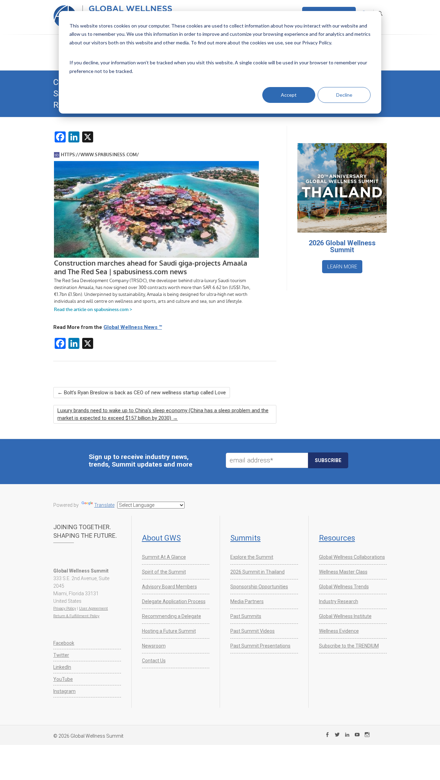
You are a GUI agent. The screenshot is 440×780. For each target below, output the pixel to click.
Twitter (61, 655)
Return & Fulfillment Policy (76, 616)
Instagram (64, 691)
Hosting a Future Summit (169, 631)
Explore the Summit (251, 557)
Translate (104, 505)
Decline (344, 95)
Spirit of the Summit (164, 572)
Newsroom (154, 646)
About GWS (161, 538)
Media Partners (247, 601)
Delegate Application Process (174, 601)
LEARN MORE (342, 267)
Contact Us (154, 660)
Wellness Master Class (343, 572)
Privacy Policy (64, 608)
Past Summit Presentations (260, 646)
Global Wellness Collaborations (352, 557)
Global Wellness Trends (344, 586)
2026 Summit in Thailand (257, 572)
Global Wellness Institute (345, 616)
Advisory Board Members (169, 586)
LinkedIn (62, 667)
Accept (289, 95)
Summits (245, 538)
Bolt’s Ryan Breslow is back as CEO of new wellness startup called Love (141, 392)
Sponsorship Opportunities (259, 586)
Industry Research (338, 601)
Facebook (63, 643)
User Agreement (93, 608)
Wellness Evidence (339, 631)
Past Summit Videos (252, 631)
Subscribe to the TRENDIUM (349, 646)
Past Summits (245, 616)
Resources (337, 538)
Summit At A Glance (164, 557)
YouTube (63, 679)
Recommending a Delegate (171, 616)
